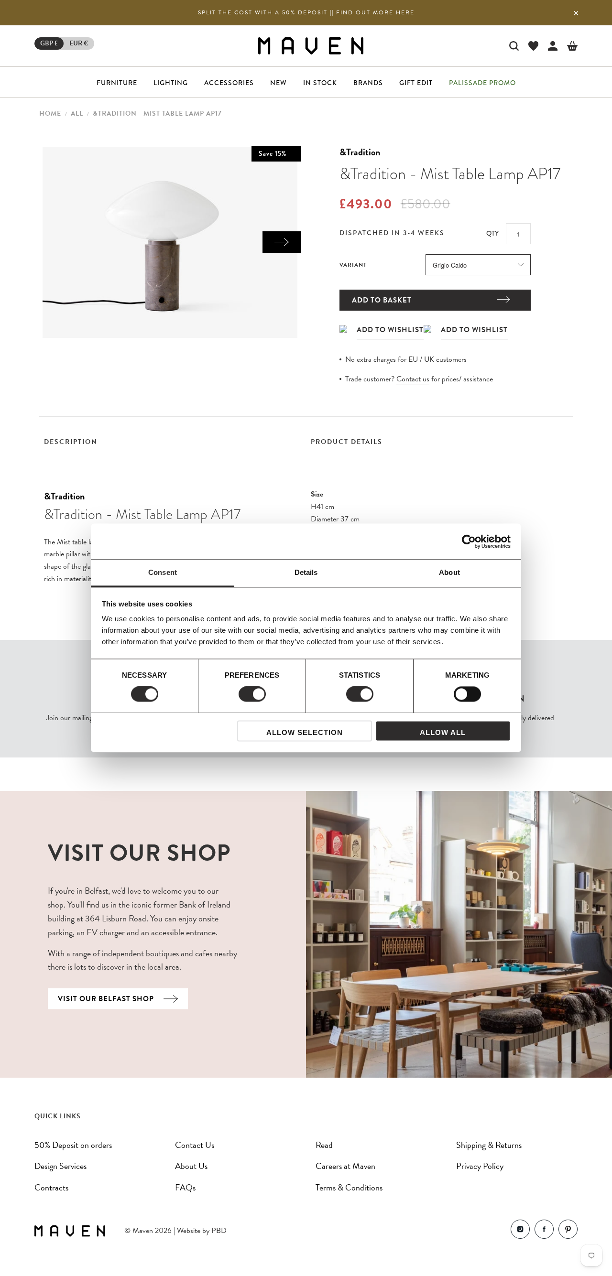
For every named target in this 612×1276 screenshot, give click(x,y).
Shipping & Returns (489, 1144)
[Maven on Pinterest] (568, 1231)
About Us (191, 1165)
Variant (353, 264)
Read (324, 1144)
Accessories (229, 82)
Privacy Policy (479, 1165)
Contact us (412, 379)
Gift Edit (416, 82)
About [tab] (449, 572)
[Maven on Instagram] (520, 1231)
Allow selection (304, 732)
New (278, 82)
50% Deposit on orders (73, 1144)
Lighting (170, 82)
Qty (492, 233)
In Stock (320, 82)
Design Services (60, 1165)
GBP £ (49, 43)
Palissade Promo (482, 82)
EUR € (78, 43)
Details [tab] (306, 572)
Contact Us (194, 1144)
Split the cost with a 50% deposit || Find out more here (306, 12)
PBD (219, 1230)
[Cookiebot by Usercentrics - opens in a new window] (469, 541)
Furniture (117, 82)
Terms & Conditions (349, 1187)
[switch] (252, 694)
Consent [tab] (162, 572)
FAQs (185, 1187)
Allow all (443, 732)
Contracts (51, 1187)
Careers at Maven (345, 1165)
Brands (368, 82)
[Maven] (310, 45)
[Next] (281, 242)
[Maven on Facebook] (544, 1231)
